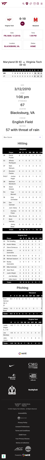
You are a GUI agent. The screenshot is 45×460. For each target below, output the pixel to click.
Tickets (30, 3)
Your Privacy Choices (22, 439)
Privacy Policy (22, 422)
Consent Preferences (22, 426)
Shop (34, 3)
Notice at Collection (22, 443)
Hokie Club (27, 3)
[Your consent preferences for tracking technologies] (4, 456)
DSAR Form (22, 435)
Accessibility (22, 413)
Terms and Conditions (22, 430)
